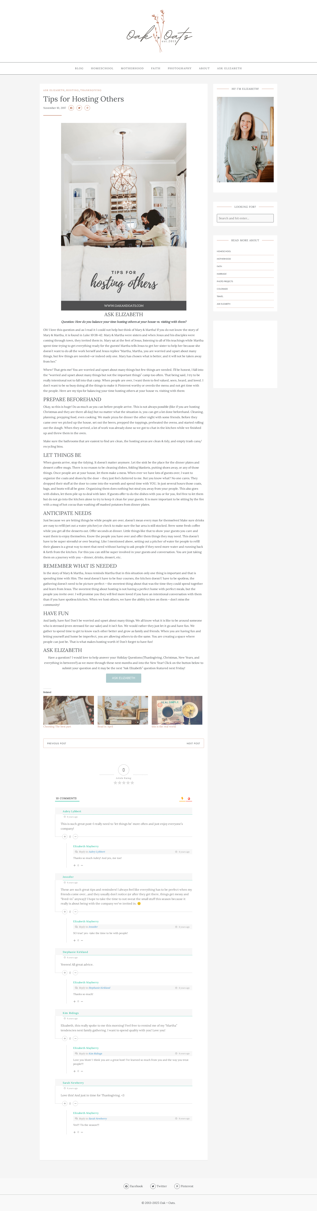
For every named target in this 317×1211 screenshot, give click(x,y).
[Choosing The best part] (68, 710)
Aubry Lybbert (72, 811)
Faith (156, 68)
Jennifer (68, 877)
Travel (220, 296)
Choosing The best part (57, 726)
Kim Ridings (95, 1053)
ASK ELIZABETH (123, 678)
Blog (79, 68)
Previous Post (56, 743)
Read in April (105, 726)
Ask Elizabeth (229, 68)
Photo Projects (225, 281)
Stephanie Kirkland (75, 952)
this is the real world (164, 726)
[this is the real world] (177, 710)
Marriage (222, 273)
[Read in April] (123, 710)
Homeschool (102, 68)
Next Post (193, 743)
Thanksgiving (91, 90)
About (204, 68)
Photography (180, 68)
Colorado (222, 288)
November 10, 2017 (54, 108)
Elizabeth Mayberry (86, 846)
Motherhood (132, 68)
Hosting (72, 90)
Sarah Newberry (73, 1082)
